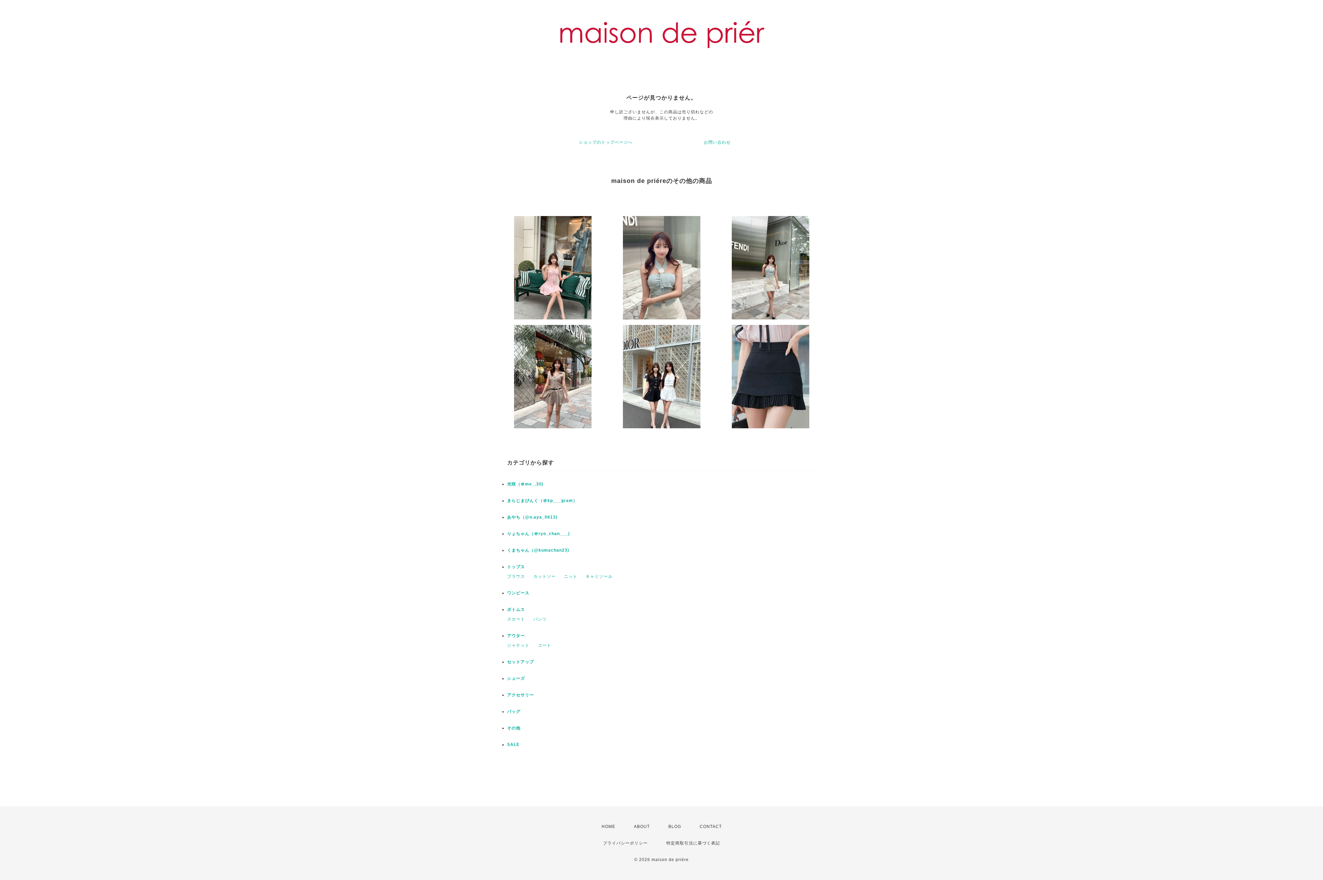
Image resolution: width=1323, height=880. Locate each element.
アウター (516, 635)
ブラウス (516, 576)
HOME (608, 826)
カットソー (544, 576)
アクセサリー (520, 695)
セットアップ (520, 661)
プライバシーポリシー (625, 843)
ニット (570, 576)
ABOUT (642, 826)
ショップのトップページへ (606, 142)
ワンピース (518, 593)
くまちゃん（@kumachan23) (538, 550)
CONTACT (711, 826)
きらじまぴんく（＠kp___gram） (542, 500)
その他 (514, 728)
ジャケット (518, 645)
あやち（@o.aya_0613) (532, 517)
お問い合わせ (717, 142)
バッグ (514, 711)
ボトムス (516, 609)
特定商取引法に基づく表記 (693, 843)
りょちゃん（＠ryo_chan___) (538, 533)
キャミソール (599, 576)
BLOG (674, 826)
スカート (516, 619)
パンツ (540, 619)
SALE (513, 744)
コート (544, 645)
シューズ (516, 678)
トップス (516, 566)
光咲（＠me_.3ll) (525, 484)
